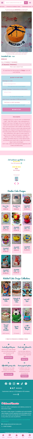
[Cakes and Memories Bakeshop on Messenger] (26, 383)
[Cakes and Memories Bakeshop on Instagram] (14, 383)
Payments (24, 376)
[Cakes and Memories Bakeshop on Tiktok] (22, 383)
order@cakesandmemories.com (11, 424)
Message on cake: (7, 81)
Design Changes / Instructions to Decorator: (15, 89)
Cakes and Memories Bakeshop (20, 432)
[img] (16, 161)
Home (2, 6)
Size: (9, 62)
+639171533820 (6, 426)
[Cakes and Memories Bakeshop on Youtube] (18, 383)
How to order (9, 374)
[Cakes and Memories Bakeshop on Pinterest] (10, 383)
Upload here (8, 357)
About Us (24, 359)
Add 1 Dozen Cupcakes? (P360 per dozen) (14, 99)
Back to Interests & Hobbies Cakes (16, 339)
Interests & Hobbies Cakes (13, 6)
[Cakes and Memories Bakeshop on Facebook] (6, 383)
